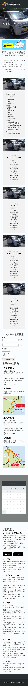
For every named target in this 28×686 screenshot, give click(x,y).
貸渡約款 (7, 554)
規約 (19, 554)
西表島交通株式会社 (18, 682)
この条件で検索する (8, 359)
